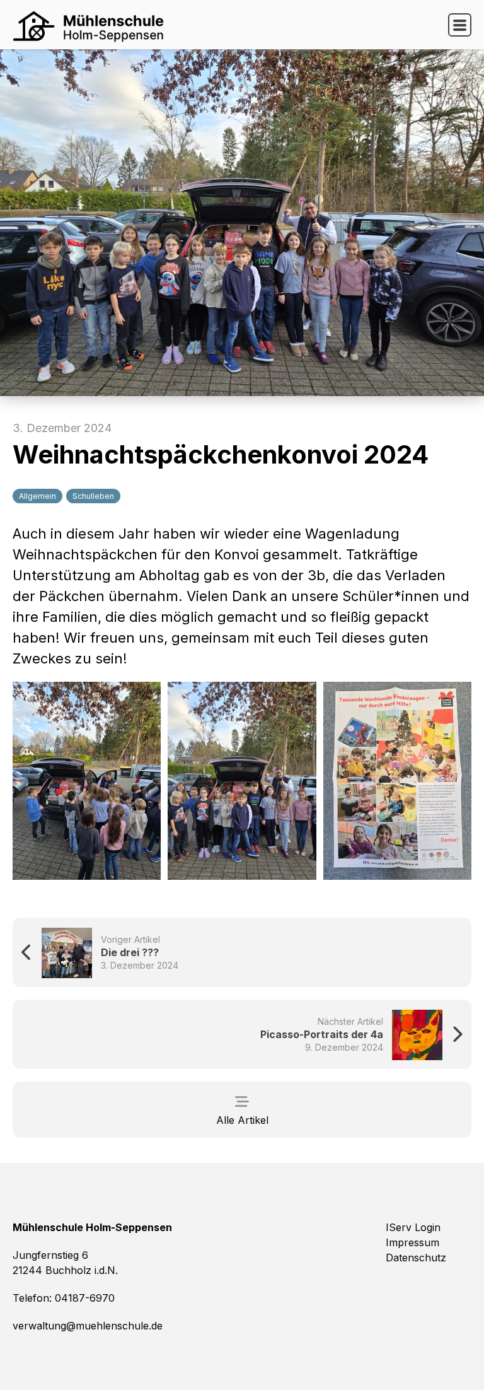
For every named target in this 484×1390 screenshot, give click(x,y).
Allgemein (37, 496)
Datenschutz (416, 1257)
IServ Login (413, 1227)
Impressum (412, 1242)
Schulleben (93, 496)
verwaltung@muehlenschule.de (88, 1325)
